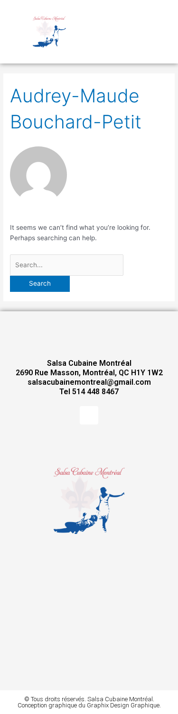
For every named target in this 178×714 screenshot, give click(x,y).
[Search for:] (66, 265)
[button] (137, 32)
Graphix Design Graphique (123, 705)
